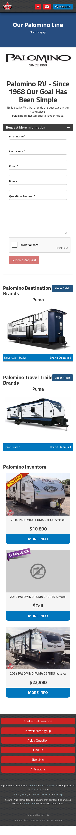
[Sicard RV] (7, 6)
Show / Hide (62, 288)
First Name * (17, 136)
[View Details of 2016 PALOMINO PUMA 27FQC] (38, 494)
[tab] (38, 127)
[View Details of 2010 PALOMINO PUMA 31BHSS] (38, 571)
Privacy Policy (20, 794)
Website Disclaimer (40, 794)
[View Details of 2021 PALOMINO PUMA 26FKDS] (38, 648)
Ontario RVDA (47, 785)
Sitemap (58, 794)
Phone (13, 181)
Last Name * (17, 151)
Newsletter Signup (38, 730)
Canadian (32, 785)
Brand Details (38, 328)
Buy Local (36, 789)
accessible (29, 803)
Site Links (38, 759)
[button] (38, 127)
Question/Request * (22, 196)
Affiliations (38, 769)
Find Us (38, 749)
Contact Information (38, 721)
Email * (13, 166)
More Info (38, 539)
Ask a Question (38, 740)
